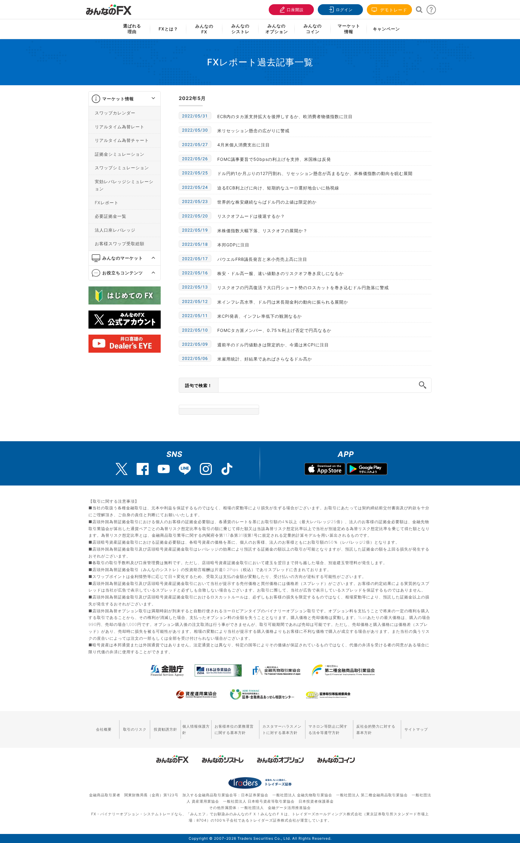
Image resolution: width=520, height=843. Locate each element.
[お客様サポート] (431, 11)
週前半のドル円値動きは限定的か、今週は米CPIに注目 (273, 344)
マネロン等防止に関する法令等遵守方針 (328, 729)
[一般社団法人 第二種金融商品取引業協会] (343, 670)
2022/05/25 (195, 172)
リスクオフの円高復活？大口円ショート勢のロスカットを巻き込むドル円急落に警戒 (303, 287)
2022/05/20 (195, 216)
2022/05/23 (195, 201)
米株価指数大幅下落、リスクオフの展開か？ (262, 230)
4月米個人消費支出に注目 (243, 144)
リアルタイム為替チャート (122, 140)
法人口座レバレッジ (115, 230)
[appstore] (325, 469)
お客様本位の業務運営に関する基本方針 (234, 729)
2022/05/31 (195, 116)
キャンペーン (386, 28)
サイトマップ (416, 729)
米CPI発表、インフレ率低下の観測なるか (259, 316)
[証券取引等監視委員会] (328, 695)
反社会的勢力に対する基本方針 (375, 729)
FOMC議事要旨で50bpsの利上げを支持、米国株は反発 (274, 159)
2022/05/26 (195, 158)
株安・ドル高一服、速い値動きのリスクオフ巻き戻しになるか (280, 273)
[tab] (124, 99)
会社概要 (104, 729)
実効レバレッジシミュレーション (124, 185)
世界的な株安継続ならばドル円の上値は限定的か (267, 202)
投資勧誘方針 (165, 729)
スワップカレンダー (115, 112)
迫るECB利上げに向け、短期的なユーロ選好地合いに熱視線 (278, 187)
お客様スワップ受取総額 (119, 243)
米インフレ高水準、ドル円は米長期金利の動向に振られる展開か (282, 301)
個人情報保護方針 (196, 729)
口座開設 (295, 9)
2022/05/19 (195, 230)
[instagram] (206, 469)
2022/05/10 (195, 330)
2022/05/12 (195, 301)
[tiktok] (227, 469)
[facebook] (143, 469)
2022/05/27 (195, 144)
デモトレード (393, 9)
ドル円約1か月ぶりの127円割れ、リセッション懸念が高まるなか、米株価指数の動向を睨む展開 (315, 173)
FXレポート (107, 202)
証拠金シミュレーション (119, 154)
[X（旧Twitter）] (122, 469)
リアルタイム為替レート (119, 126)
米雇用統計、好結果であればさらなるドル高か (264, 358)
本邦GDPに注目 (233, 244)
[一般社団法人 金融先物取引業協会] (276, 670)
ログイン (344, 9)
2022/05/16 (195, 272)
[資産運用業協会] (196, 694)
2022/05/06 (195, 358)
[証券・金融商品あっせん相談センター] (262, 694)
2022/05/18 (195, 244)
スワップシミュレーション (122, 167)
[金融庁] (167, 670)
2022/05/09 (195, 344)
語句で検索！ (198, 385)
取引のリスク (135, 729)
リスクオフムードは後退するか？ (251, 216)
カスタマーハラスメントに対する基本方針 (282, 729)
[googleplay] (367, 469)
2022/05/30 (195, 130)
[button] (147, 99)
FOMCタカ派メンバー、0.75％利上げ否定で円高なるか (274, 330)
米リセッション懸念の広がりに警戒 (253, 130)
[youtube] (164, 469)
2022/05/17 (195, 258)
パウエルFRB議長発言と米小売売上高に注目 (262, 259)
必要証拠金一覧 (110, 216)
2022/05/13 (195, 287)
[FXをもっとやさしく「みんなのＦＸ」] (108, 7)
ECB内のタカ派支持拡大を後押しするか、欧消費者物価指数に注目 (285, 116)
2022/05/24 (195, 187)
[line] (185, 469)
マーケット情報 (118, 98)
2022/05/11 (195, 315)
